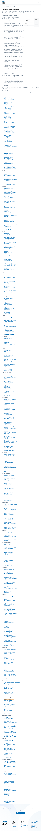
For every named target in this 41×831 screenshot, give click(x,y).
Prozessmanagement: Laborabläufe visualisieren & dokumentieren (9, 801)
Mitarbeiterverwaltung (8, 188)
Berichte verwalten (7, 350)
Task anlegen (6, 196)
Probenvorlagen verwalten (9, 534)
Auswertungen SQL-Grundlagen (10, 509)
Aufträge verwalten (7, 259)
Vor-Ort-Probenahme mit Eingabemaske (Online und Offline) (9, 782)
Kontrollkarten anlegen (8, 748)
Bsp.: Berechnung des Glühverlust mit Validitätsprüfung (8, 632)
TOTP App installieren (8, 226)
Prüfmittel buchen (7, 755)
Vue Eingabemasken (8, 500)
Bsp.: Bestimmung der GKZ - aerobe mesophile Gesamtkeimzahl (9, 639)
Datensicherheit (35, 821)
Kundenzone (6, 544)
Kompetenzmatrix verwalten (9, 454)
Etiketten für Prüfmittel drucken (10, 752)
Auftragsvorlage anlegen (9, 532)
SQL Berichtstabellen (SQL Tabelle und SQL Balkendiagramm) (9, 521)
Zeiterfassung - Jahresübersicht (10, 212)
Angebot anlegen (7, 559)
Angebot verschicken (8, 565)
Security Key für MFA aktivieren (10, 222)
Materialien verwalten (8, 172)
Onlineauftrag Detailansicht (9, 131)
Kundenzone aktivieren (8, 545)
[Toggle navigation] (38, 2)
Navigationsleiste (7, 97)
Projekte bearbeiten (8, 141)
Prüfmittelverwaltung (8, 740)
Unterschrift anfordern (8, 354)
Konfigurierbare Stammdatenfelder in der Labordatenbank (9, 492)
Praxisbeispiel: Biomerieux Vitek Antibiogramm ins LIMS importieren (10, 430)
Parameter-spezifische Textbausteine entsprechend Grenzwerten (9, 693)
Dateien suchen (7, 795)
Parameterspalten (7, 513)
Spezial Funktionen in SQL (9, 528)
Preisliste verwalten (7, 575)
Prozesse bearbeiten (8, 139)
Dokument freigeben (8, 703)
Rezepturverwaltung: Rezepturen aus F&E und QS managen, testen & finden (9, 345)
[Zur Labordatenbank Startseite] (3, 2)
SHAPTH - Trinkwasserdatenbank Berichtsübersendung (8, 446)
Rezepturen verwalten (8, 338)
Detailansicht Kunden (8, 234)
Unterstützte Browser (8, 104)
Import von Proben (7, 412)
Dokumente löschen (8, 710)
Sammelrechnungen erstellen (9, 584)
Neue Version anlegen (15, 90)
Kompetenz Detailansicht (9, 455)
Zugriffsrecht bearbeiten (8, 203)
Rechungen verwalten (8, 569)
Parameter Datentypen (8, 610)
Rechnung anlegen (7, 570)
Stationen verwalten (8, 288)
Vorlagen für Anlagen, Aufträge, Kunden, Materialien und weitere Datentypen (10, 539)
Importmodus (6, 413)
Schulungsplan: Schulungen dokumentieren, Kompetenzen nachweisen (10, 762)
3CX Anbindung (7, 255)
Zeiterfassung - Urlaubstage (9, 213)
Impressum (14, 826)
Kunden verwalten (7, 233)
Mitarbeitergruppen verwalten (10, 192)
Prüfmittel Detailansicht (8, 741)
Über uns (13, 824)
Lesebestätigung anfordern (9, 704)
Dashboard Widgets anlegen (9, 125)
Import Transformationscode (9, 676)
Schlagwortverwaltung (8, 145)
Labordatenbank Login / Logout (10, 217)
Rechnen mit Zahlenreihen (9, 622)
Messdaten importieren (8, 410)
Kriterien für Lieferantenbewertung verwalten (8, 153)
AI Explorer (6, 463)
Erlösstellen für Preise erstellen (10, 581)
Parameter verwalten (8, 596)
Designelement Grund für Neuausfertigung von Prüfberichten (9, 309)
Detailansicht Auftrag (8, 260)
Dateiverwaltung (7, 794)
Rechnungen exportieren (9, 577)
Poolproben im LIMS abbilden (10, 287)
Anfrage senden (21, 812)
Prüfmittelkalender (7, 757)
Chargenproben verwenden (9, 184)
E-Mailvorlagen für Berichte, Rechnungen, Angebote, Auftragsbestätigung (9, 247)
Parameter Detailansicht (8, 598)
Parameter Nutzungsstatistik (9, 606)
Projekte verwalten (7, 140)
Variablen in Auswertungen (9, 514)
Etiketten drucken (7, 108)
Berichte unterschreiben (8, 355)
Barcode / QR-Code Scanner (9, 780)
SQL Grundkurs (7, 506)
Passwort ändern (7, 219)
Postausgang (6, 243)
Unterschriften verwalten (9, 368)
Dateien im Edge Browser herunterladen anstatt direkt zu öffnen (10, 732)
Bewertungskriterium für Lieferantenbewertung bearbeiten (8, 161)
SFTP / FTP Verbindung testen (10, 417)
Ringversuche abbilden (8, 611)
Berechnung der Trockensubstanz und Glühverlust (8, 625)
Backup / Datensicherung (9, 100)
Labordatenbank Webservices (10, 649)
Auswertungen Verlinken (8, 518)
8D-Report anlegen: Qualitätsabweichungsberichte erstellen (10, 774)
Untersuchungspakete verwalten (10, 613)
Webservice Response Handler (10, 675)
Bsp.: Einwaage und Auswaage (10, 630)
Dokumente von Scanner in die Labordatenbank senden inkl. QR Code (10, 265)
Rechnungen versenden (8, 572)
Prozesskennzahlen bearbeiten (10, 132)
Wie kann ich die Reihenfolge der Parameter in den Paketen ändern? (10, 726)
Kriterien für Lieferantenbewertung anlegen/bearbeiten (8, 157)
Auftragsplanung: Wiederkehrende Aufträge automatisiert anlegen (9, 269)
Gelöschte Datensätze (8, 130)
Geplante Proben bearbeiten (9, 144)
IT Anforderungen (7, 717)
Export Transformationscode (9, 674)
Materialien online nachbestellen (10, 179)
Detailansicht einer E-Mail (9, 244)
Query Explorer (7, 465)
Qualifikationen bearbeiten (9, 457)
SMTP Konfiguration (8, 118)
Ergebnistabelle (7, 280)
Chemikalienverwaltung (8, 180)
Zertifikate (6, 366)
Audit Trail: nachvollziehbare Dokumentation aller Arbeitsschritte (9, 199)
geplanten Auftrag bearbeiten (10, 142)
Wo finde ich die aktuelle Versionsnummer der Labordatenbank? (9, 720)
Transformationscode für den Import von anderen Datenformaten (9, 422)
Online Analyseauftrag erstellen (10, 547)
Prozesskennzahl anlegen (9, 133)
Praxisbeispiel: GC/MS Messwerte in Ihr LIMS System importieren (10, 426)
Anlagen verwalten (7, 317)
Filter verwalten (7, 283)
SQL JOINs (6, 508)
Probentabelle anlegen (8, 382)
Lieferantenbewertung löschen (10, 168)
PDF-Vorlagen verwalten (8, 298)
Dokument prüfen (7, 701)
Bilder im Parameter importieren (10, 441)
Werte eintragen (7, 278)
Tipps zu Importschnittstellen (9, 440)
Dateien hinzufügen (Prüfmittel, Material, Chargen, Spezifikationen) (10, 792)
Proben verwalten (7, 274)
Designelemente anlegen (9, 302)
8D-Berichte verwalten (8, 135)
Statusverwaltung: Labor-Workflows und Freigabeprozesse (9, 116)
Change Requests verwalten (9, 126)
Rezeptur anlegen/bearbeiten (9, 339)
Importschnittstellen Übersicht (10, 399)
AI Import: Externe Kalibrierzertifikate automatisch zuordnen (10, 467)
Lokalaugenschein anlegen (9, 334)
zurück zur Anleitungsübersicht (8, 6)
